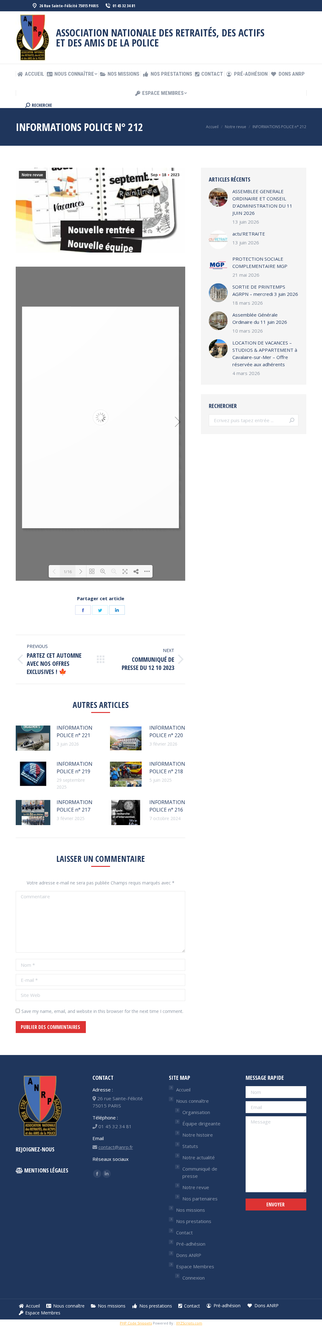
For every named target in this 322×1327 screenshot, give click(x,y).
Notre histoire (197, 1135)
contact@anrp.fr (115, 1147)
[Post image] (33, 738)
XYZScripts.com (189, 1323)
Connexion (193, 1278)
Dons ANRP (188, 1255)
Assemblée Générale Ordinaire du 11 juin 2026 (259, 318)
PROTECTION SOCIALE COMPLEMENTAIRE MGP (259, 262)
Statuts (190, 1146)
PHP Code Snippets (136, 1323)
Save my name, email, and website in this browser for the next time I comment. (102, 1011)
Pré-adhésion (190, 1244)
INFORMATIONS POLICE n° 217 (76, 806)
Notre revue (32, 175)
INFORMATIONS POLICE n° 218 (168, 767)
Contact (184, 1232)
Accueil (183, 1089)
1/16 (68, 571)
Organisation (196, 1112)
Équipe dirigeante (201, 1123)
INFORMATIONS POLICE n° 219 (76, 767)
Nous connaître (192, 1101)
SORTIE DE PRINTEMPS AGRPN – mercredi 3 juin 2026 (265, 290)
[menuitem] (30, 74)
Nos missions (190, 1210)
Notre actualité (198, 1157)
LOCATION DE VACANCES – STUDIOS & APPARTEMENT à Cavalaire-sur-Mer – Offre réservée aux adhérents (264, 353)
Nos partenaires (200, 1198)
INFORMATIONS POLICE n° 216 (168, 806)
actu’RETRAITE (248, 234)
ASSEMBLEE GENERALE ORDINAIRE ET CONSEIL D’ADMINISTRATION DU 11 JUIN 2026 (262, 202)
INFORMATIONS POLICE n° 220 (168, 731)
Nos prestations (193, 1221)
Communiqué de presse (199, 1172)
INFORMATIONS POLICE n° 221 (76, 731)
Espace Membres (195, 1266)
